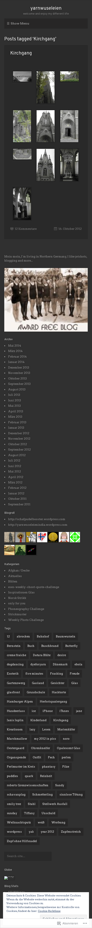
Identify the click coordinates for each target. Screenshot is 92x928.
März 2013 (15, 416)
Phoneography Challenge (26, 609)
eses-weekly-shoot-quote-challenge (33, 587)
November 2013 (19, 373)
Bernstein (14, 646)
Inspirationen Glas (21, 592)
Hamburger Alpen (20, 701)
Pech (51, 757)
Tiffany (29, 813)
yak (31, 831)
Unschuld (48, 813)
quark (29, 776)
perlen (66, 757)
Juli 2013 (14, 394)
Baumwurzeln (65, 636)
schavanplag (16, 794)
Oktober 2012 (17, 444)
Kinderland (38, 720)
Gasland (38, 683)
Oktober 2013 (17, 378)
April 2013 (15, 411)
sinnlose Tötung (71, 794)
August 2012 (17, 455)
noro (66, 738)
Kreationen (15, 729)
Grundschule (36, 692)
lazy (32, 729)
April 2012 (15, 477)
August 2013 (16, 389)
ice (34, 711)
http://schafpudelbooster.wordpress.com (36, 519)
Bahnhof (43, 636)
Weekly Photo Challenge (26, 620)
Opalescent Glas (68, 748)
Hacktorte (59, 692)
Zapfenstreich (71, 831)
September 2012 (19, 449)
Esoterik (13, 673)
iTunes (64, 711)
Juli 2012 (14, 460)
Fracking (56, 673)
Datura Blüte (41, 655)
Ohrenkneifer (40, 748)
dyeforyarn (38, 664)
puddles (12, 776)
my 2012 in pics (45, 738)
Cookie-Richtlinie (49, 911)
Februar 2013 (17, 422)
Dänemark (60, 664)
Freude (74, 673)
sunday (12, 813)
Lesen (46, 729)
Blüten (12, 581)
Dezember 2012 (18, 433)
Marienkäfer (66, 729)
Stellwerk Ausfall (54, 804)
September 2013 (19, 384)
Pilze (65, 766)
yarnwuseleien (46, 8)
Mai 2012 (14, 471)
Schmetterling (42, 794)
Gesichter (57, 683)
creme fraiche (16, 655)
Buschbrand (49, 646)
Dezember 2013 (18, 367)
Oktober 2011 (17, 498)
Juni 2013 (14, 400)
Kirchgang (21, 53)
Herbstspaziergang (53, 701)
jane (79, 711)
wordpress (14, 831)
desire (61, 655)
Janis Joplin (15, 720)
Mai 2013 (14, 405)
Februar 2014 (17, 356)
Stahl (32, 804)
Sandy (59, 785)
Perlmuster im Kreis (21, 766)
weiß (41, 822)
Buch (30, 646)
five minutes (34, 673)
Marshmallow (17, 738)
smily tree (14, 804)
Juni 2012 (14, 466)
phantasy (48, 766)
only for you (16, 603)
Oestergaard (15, 748)
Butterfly (71, 646)
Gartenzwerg (16, 683)
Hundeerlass (16, 711)
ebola (78, 664)
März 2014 (15, 351)
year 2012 (47, 831)
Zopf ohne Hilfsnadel (22, 841)
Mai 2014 (14, 345)
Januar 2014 (16, 362)
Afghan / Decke (19, 570)
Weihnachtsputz (19, 822)
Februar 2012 (17, 487)
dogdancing (15, 664)
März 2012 (15, 482)
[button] (22, 76)
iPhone (48, 711)
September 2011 (19, 504)
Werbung (58, 822)
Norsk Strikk (17, 598)
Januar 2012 (16, 493)
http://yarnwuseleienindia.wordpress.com (37, 524)
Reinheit (46, 776)
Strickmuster (17, 614)
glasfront (13, 692)
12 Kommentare (26, 228)
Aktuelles (15, 576)
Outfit (37, 757)
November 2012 (19, 438)
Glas (74, 683)
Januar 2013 (16, 427)
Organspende (16, 757)
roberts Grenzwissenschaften (27, 785)
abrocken (23, 636)
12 (8, 636)
